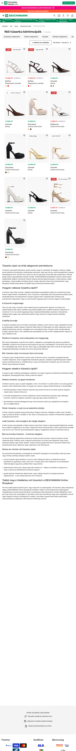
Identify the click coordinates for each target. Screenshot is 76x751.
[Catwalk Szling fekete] (38, 196)
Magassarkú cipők (25, 26)
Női (11, 26)
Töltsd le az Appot (68, 3)
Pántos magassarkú (31, 36)
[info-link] (53, 8)
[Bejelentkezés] (63, 15)
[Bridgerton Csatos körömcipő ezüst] (61, 109)
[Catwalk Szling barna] (61, 67)
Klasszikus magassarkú (12, 36)
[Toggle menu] (3, 15)
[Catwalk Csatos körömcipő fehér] (15, 196)
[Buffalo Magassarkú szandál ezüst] (15, 67)
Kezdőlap (5, 26)
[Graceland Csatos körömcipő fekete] (30, 129)
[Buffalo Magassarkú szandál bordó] (8, 86)
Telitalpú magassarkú (60, 36)
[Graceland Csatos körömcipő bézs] (38, 110)
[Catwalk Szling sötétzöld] (53, 86)
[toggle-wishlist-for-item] (24, 49)
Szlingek (45, 36)
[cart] (72, 15)
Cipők (16, 26)
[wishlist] (67, 15)
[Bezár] (2, 3)
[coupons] (58, 15)
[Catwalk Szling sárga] (38, 153)
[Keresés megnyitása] (54, 15)
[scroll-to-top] (71, 746)
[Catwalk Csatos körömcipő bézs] (61, 153)
